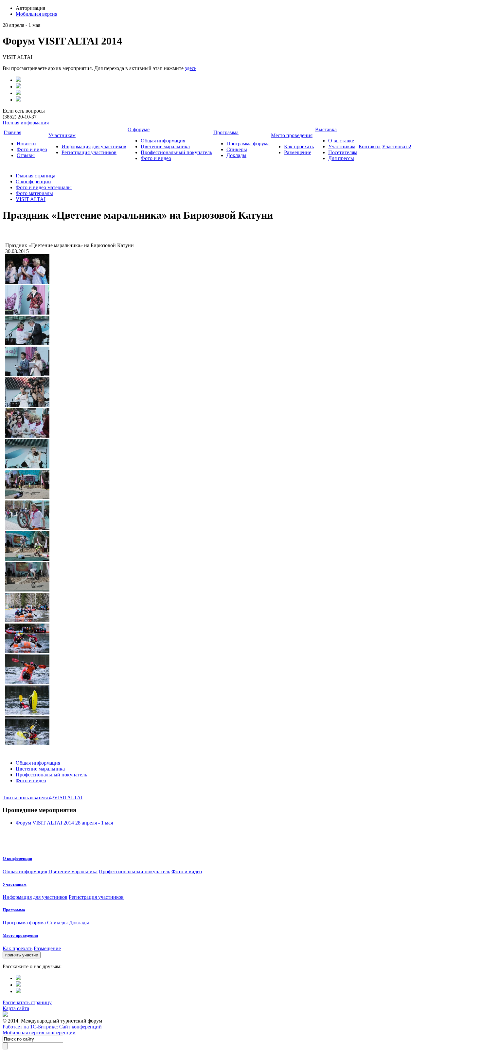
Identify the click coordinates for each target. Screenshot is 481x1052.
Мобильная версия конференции (39, 1032)
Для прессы (341, 158)
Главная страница (35, 175)
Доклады (236, 155)
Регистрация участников (89, 152)
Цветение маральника (165, 146)
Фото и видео (32, 149)
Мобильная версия (36, 14)
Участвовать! (396, 146)
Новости (26, 143)
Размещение (297, 152)
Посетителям (342, 152)
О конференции (33, 181)
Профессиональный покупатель (176, 152)
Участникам (62, 135)
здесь (190, 68)
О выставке (341, 140)
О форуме (139, 129)
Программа (226, 132)
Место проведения (291, 135)
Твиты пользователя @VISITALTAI (42, 797)
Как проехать (299, 146)
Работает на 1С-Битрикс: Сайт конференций (52, 1026)
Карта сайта (16, 1008)
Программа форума (248, 143)
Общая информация (163, 140)
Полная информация (26, 122)
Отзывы (26, 155)
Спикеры (236, 149)
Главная (12, 132)
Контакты (370, 146)
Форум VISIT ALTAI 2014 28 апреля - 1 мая (64, 822)
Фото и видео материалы (44, 187)
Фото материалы (34, 193)
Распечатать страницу (27, 1002)
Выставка (326, 129)
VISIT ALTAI (30, 199)
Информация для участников (94, 146)
